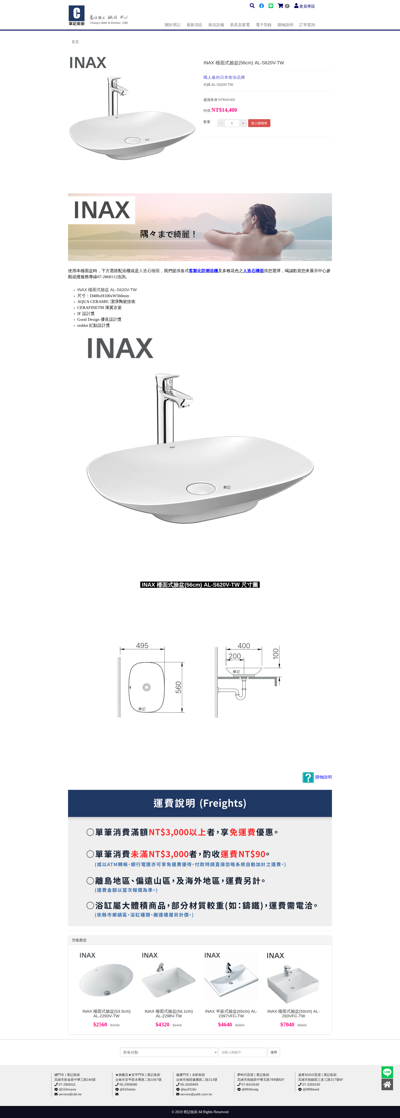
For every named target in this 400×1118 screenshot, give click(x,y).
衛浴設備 (216, 25)
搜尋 (274, 1052)
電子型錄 (264, 25)
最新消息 (194, 25)
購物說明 (285, 25)
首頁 (75, 42)
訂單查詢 (307, 25)
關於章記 (173, 25)
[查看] (106, 979)
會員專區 (307, 6)
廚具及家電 (240, 25)
